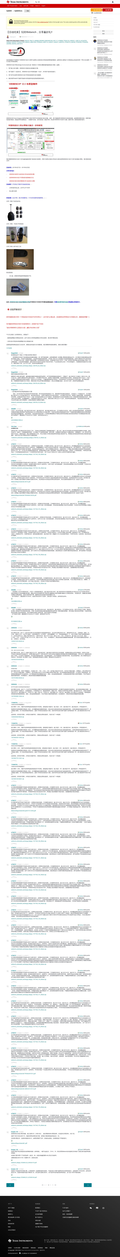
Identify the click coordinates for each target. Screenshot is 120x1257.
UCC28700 (84, 40)
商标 (46, 1247)
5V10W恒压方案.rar (16, 621)
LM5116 (78, 40)
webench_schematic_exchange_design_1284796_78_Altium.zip (28, 402)
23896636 (14, 627)
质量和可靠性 (39, 1223)
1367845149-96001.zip (17, 779)
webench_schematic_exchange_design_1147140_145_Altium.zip (28, 454)
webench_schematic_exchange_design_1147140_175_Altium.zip (28, 1060)
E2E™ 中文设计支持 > (12, 5)
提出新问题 (108, 10)
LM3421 (56, 42)
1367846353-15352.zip (17, 737)
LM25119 (45, 42)
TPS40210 (67, 42)
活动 (9, 1220)
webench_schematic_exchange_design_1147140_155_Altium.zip (28, 570)
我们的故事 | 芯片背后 (14, 1217)
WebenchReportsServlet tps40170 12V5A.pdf (23, 810)
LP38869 (60, 40)
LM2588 (8, 43)
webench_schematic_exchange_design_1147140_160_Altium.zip (28, 841)
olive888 (13, 408)
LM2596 (73, 42)
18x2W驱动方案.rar (16, 601)
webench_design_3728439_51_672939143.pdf (24, 1177)
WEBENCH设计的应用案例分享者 (20, 302)
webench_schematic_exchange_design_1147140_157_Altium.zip (28, 794)
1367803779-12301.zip (17, 758)
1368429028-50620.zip (17, 717)
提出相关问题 (97, 10)
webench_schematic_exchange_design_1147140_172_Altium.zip (28, 1010)
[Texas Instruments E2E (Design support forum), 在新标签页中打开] (97, 1208)
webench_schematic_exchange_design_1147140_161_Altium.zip (28, 858)
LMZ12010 (20, 43)
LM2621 (51, 42)
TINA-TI (32, 40)
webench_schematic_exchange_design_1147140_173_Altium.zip (28, 1026)
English (43, 5)
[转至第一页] (42, 1185)
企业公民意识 (11, 1230)
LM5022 (27, 42)
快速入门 (37, 5)
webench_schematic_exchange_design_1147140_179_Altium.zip (28, 1125)
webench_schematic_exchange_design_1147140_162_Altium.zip (28, 874)
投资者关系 (11, 1223)
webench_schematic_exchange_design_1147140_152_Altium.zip (28, 522)
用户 (113, 2)
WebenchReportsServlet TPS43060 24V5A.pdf (23, 495)
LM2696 (14, 43)
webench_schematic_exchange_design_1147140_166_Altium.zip (28, 934)
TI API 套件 (65, 1208)
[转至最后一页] (55, 1185)
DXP (23, 42)
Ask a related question (42, 22)
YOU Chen (14, 426)
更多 (28, 11)
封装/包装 (38, 1220)
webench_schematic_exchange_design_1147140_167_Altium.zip (28, 949)
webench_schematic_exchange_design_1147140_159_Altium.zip (28, 826)
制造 (9, 1226)
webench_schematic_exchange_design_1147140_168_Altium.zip (28, 964)
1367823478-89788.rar (17, 659)
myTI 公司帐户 (66, 1211)
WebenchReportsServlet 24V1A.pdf (20, 481)
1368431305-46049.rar (17, 641)
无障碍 (10, 1247)
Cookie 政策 (17, 1247)
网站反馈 (52, 1247)
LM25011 (72, 40)
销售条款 (33, 1247)
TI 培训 (32, 5)
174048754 (14, 702)
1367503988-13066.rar (17, 696)
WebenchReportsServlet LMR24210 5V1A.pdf (23, 1089)
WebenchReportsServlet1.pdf (19, 1143)
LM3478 (26, 40)
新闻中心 (10, 1214)
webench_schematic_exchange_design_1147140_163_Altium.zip (28, 890)
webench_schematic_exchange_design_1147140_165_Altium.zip (28, 918)
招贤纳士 (10, 1211)
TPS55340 (79, 42)
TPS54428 (85, 42)
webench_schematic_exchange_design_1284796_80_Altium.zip (28, 383)
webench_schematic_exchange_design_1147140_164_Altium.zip (28, 903)
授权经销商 (76, 1217)
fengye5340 (14, 353)
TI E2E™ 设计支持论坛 (41, 1211)
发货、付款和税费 (67, 1214)
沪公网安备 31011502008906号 (29, 1253)
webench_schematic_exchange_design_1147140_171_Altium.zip (28, 994)
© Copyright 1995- (14, 1250)
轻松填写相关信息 (62, 302)
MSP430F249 (48, 40)
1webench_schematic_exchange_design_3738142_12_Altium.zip (28, 437)
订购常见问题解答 (67, 1217)
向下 (16, 368)
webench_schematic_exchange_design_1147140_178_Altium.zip (28, 1107)
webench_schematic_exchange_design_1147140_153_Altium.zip (28, 538)
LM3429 (14, 42)
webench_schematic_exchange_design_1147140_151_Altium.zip (28, 509)
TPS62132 (66, 40)
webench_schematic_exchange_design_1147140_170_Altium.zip (28, 979)
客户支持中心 (39, 1217)
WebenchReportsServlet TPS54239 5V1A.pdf (23, 1073)
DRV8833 (41, 40)
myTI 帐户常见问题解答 (41, 1226)
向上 (12, 368)
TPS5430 (19, 42)
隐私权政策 (25, 1247)
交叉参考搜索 (39, 1214)
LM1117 (55, 40)
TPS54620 (39, 42)
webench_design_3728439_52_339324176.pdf (24, 1162)
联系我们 (37, 1208)
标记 (103, 31)
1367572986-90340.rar (17, 678)
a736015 (13, 444)
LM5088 (36, 40)
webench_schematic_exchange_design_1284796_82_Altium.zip (28, 365)
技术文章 (26, 5)
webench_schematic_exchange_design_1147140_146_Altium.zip (28, 468)
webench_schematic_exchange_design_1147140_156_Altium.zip (28, 583)
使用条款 (40, 1247)
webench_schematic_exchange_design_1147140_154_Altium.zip (28, 554)
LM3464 (8, 42)
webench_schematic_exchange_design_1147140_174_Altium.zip (28, 1041)
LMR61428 (33, 42)
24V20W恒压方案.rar (17, 420)
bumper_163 (14, 1131)
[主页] (18, 2)
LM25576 (61, 42)
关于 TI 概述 (11, 1208)
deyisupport (13, 36)
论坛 (21, 5)
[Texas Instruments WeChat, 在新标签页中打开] (91, 1208)
